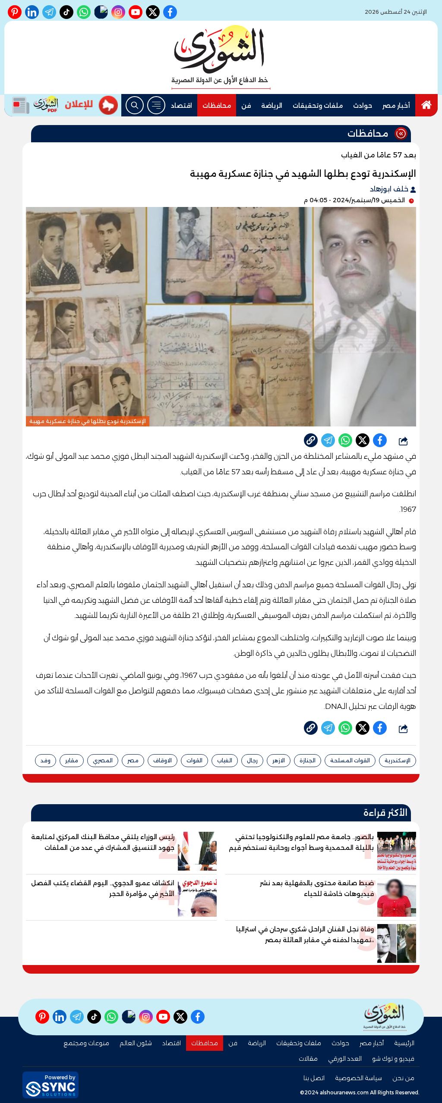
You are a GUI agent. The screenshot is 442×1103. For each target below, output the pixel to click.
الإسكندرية (397, 760)
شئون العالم (136, 1043)
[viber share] (328, 440)
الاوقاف (162, 760)
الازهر (278, 760)
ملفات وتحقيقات (318, 106)
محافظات (216, 106)
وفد (46, 760)
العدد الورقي (345, 1058)
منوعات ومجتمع (86, 1043)
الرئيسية (404, 1043)
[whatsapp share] (345, 440)
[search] (135, 105)
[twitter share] (362, 440)
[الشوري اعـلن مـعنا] (91, 105)
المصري (103, 760)
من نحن (403, 1078)
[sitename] (385, 1017)
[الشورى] (221, 57)
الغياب (224, 760)
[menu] (156, 105)
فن (246, 106)
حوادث (362, 106)
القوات (194, 760)
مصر (133, 760)
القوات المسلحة (350, 760)
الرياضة (271, 106)
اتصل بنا (314, 1078)
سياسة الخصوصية (358, 1078)
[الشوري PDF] (33, 105)
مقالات (308, 1058)
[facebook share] (380, 440)
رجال (252, 760)
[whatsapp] (311, 440)
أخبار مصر (396, 106)
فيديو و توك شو (393, 1058)
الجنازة (308, 760)
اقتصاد (181, 106)
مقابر (71, 760)
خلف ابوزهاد (390, 189)
